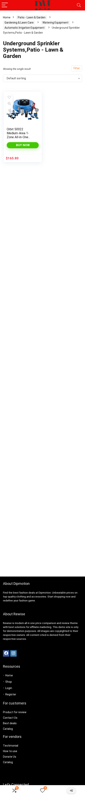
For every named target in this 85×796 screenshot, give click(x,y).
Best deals (10, 723)
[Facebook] (6, 653)
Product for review (14, 712)
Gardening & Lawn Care (19, 22)
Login (8, 688)
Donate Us (9, 756)
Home (6, 17)
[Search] (79, 5)
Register (10, 694)
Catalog (8, 728)
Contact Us (10, 717)
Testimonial (10, 745)
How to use (10, 751)
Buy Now (23, 145)
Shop (8, 681)
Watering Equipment (55, 22)
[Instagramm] (13, 653)
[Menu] (4, 5)
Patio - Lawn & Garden (31, 17)
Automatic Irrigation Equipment (24, 27)
